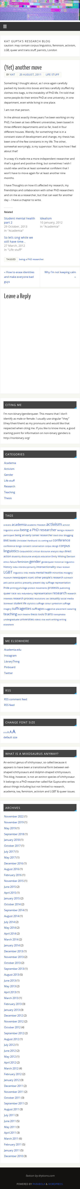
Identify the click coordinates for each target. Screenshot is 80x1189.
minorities (57, 572)
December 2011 (13, 1086)
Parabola (39, 1184)
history (7, 567)
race (13, 593)
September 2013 (14, 969)
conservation (38, 546)
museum (7, 577)
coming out (46, 540)
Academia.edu (12, 649)
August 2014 (11, 916)
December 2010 (13, 1156)
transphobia (59, 614)
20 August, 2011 (30, 74)
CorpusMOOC (26, 551)
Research (9, 486)
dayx (61, 551)
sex (47, 598)
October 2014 (12, 904)
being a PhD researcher (31, 259)
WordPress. (55, 1184)
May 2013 (10, 986)
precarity (27, 582)
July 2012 (9, 1045)
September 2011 (14, 1103)
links (26, 572)
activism (54, 524)
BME (6, 540)
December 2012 (13, 1015)
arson (16, 530)
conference (61, 540)
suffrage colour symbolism (49, 603)
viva (43, 619)
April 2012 (10, 1062)
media (32, 572)
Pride (6, 587)
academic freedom (36, 525)
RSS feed (9, 705)
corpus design (51, 546)
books (12, 540)
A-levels (7, 525)
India (15, 567)
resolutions (39, 598)
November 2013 (14, 957)
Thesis (8, 498)
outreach (68, 577)
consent (27, 546)
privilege (22, 587)
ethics (6, 562)
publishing (65, 588)
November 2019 (14, 822)
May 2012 (10, 1056)
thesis (34, 614)
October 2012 (12, 1027)
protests (53, 588)
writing (55, 619)
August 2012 (11, 1039)
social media (67, 598)
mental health (44, 572)
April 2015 (10, 892)
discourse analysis (30, 556)
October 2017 (12, 846)
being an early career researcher (34, 535)
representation (43, 593)
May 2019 (10, 828)
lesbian (66, 567)
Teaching (9, 492)
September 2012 (14, 1033)
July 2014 (9, 922)
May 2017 (10, 857)
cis (39, 540)
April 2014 (10, 933)
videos (37, 619)
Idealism (46, 218)
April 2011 (10, 1132)
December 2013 (13, 951)
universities (27, 619)
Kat (12, 74)
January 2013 (12, 1010)
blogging (68, 535)
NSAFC (31, 577)
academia (19, 524)
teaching (10, 614)
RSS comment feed (15, 699)
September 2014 (14, 910)
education (46, 556)
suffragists (38, 609)
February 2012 (13, 1074)
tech (20, 614)
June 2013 (10, 980)
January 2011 (12, 1150)
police (11, 582)
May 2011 (10, 1127)
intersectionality (46, 567)
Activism (9, 469)
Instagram (10, 655)
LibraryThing (11, 661)
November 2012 (14, 1021)
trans (49, 614)
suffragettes (21, 608)
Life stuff (52, 74)
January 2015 (12, 898)
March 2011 (11, 1138)
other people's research (49, 577)
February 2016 (13, 875)
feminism (23, 562)
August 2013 (11, 974)
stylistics (31, 603)
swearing (71, 609)
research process (23, 598)
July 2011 (9, 1115)
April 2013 (10, 992)
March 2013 (11, 998)
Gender (8, 475)
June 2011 (10, 1121)
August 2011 (11, 1109)
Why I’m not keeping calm (60, 275)
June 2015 (10, 887)
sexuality (55, 598)
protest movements (37, 588)
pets (5, 582)
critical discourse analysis (46, 551)
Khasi (59, 567)
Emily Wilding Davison (63, 556)
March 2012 (11, 1068)
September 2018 (14, 834)
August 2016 (11, 869)
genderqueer (47, 562)
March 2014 (11, 939)
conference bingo (12, 546)
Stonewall (8, 603)
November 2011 (14, 1092)
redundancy (27, 593)
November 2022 (14, 816)
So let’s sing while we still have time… (18, 239)
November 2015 (14, 881)
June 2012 (10, 1051)
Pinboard (9, 667)
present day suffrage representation (52, 582)
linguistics (18, 572)
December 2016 (13, 863)
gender (35, 561)
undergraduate (11, 619)
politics (18, 582)
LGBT (8, 572)
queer (7, 593)
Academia (10, 463)
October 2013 (12, 963)
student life (20, 603)
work (48, 619)
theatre (26, 614)
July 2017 (9, 851)
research (60, 593)
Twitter (8, 673)
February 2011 (13, 1144)
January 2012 (12, 1080)
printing (14, 588)
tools (41, 614)
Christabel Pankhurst (27, 540)
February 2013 (13, 1004)
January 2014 (12, 945)
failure (13, 561)
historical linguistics (64, 562)
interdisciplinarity (27, 567)
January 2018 (12, 840)
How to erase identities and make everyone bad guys (19, 277)
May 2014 (10, 927)
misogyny (68, 572)
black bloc (58, 535)
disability (16, 556)
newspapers (20, 577)
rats (19, 593)
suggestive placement (55, 609)
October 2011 (12, 1098)
